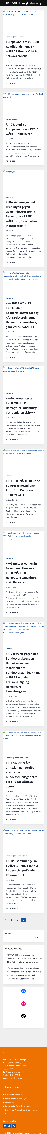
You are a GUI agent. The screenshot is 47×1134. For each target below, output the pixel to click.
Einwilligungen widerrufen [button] (15, 1114)
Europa (16, 37)
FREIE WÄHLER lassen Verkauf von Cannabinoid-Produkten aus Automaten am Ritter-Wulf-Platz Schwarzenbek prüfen (24, 958)
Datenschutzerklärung (14, 1094)
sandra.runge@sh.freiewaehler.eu (16, 1078)
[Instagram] (5, 1126)
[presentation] (23, 21)
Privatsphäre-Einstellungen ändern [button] (19, 1106)
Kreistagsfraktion (21, 758)
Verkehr (23, 37)
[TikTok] (9, 1126)
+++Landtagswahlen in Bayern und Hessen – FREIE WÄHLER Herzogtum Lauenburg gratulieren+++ (21, 572)
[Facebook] (14, 1126)
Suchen (8, 933)
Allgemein (9, 37)
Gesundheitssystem (21, 856)
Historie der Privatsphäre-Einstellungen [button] (21, 1110)
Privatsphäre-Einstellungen (16, 1098)
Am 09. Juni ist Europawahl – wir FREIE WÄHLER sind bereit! (22, 129)
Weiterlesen (12, 83)
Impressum (9, 1102)
